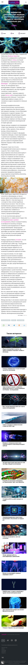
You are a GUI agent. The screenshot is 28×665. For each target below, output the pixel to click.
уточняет (18, 239)
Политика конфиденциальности (9, 645)
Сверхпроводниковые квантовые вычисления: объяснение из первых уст (13, 518)
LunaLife (3, 634)
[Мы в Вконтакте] (2, 657)
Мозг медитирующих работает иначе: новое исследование (14, 407)
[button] (2, 662)
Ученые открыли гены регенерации (13, 628)
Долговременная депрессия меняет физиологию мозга (13, 610)
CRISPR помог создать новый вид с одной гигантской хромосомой (13, 592)
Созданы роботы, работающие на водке (13, 499)
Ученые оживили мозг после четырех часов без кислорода (14, 369)
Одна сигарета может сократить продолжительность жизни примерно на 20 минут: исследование (14, 388)
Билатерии (4, 83)
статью (14, 60)
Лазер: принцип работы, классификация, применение (11, 555)
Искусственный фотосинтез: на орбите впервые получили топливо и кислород (13, 350)
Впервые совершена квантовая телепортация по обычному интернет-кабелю (14, 444)
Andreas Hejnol (12, 56)
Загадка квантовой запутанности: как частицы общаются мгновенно (14, 463)
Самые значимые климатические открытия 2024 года (12, 425)
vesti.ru (25, 315)
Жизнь (3, 649)
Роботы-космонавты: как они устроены (11, 537)
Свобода (3, 650)
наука (14, 25)
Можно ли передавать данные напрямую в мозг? (12, 574)
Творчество (4, 647)
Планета (3, 653)
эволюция (21, 320)
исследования (6, 320)
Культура (3, 651)
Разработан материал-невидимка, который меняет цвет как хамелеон (13, 481)
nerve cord (9, 95)
